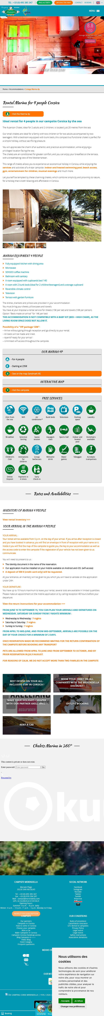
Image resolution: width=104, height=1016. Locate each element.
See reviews (90, 41)
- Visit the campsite (20, 390)
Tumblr (78, 896)
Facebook (78, 887)
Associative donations (78, 937)
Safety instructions (78, 935)
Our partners (26, 921)
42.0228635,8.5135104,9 (28, 901)
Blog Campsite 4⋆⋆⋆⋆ (26, 937)
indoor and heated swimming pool (63, 167)
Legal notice (78, 930)
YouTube (78, 892)
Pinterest (78, 899)
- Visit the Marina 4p (20, 113)
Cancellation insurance (78, 923)
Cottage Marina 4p (32, 89)
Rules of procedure (78, 921)
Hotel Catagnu (26, 942)
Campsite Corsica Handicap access (26, 935)
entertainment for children (23, 171)
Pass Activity (44, 3)
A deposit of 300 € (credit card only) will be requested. (33, 571)
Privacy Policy (78, 928)
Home (5, 89)
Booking (8, 1013)
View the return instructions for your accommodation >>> (34, 603)
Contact (78, 3)
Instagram (78, 889)
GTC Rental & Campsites (78, 926)
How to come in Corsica (26, 926)
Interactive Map (63, 3)
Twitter (78, 894)
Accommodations (16, 89)
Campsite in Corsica (26, 923)
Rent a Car (26, 930)
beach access (90, 167)
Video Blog (26, 940)
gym (5, 171)
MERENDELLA (32, 995)
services (7, 167)
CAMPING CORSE (19, 995)
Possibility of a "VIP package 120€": (21, 326)
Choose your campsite (26, 928)
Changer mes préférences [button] (73, 1006)
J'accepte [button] (65, 1001)
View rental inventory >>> (16, 519)
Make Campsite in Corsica (26, 933)
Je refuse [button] (78, 1001)
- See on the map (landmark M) (25, 373)
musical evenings (47, 171)
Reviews (87, 3)
